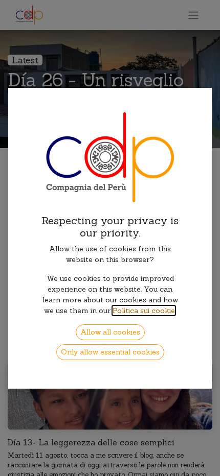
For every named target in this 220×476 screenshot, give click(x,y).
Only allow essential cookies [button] (110, 351)
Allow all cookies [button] (110, 332)
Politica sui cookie (144, 310)
